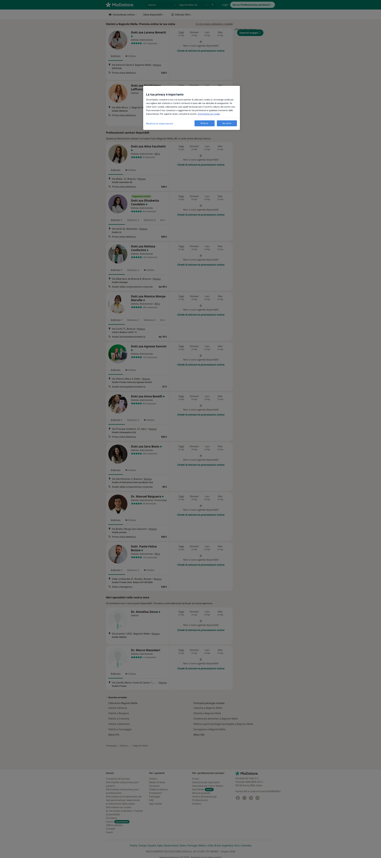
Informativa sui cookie (208, 114)
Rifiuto (204, 123)
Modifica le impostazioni (159, 123)
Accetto (226, 123)
